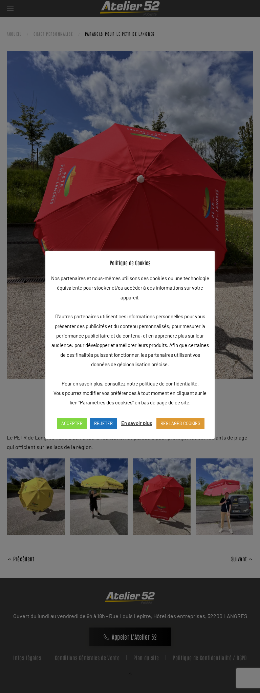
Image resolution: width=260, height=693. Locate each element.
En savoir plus (136, 423)
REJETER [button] (103, 423)
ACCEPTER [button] (72, 423)
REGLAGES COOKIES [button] (180, 423)
